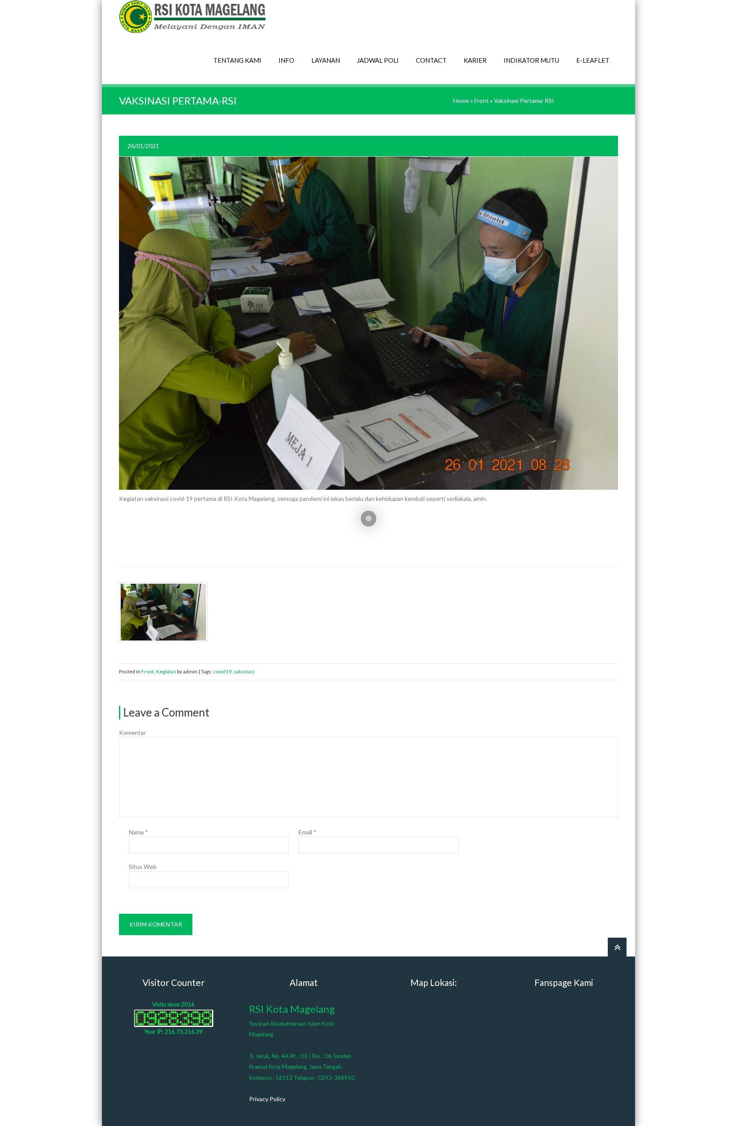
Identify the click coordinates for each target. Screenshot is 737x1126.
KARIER (475, 60)
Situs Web (143, 866)
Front (481, 100)
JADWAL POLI (378, 60)
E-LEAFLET (592, 60)
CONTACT (431, 60)
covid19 (222, 671)
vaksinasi (244, 671)
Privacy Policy (267, 1099)
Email (307, 832)
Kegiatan (166, 671)
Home (461, 100)
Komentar (132, 732)
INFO (286, 60)
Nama (138, 832)
